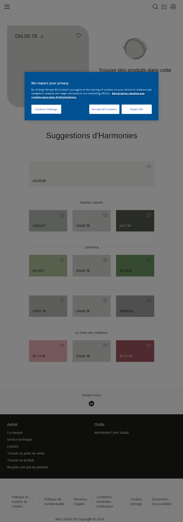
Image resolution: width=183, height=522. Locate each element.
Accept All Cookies (104, 109)
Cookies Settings (46, 109)
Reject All (136, 109)
